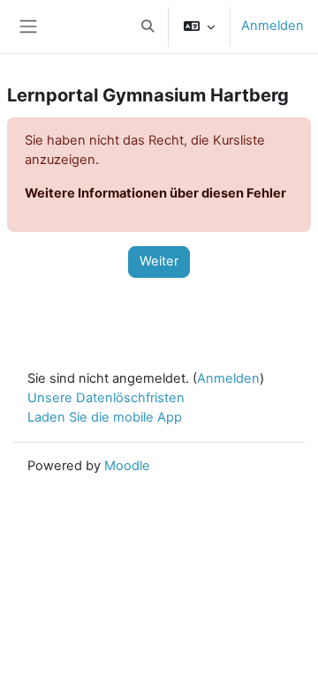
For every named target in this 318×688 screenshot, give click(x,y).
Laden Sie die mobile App (104, 417)
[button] (147, 26)
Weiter (159, 261)
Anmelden (272, 26)
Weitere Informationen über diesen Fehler (155, 193)
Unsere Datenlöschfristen (106, 398)
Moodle (127, 466)
